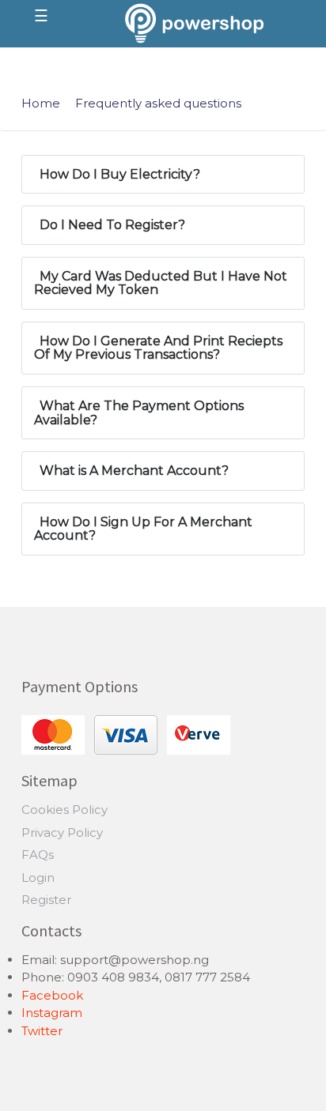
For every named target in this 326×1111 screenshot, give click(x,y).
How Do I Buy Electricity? (120, 174)
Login (38, 877)
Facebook (52, 995)
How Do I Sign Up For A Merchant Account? (143, 529)
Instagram (51, 1012)
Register (46, 899)
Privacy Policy (62, 832)
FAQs (37, 854)
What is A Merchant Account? (134, 470)
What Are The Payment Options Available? (139, 412)
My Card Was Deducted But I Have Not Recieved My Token (160, 283)
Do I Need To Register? (112, 224)
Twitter (42, 1030)
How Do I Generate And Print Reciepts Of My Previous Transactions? (158, 348)
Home (40, 103)
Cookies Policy (64, 809)
